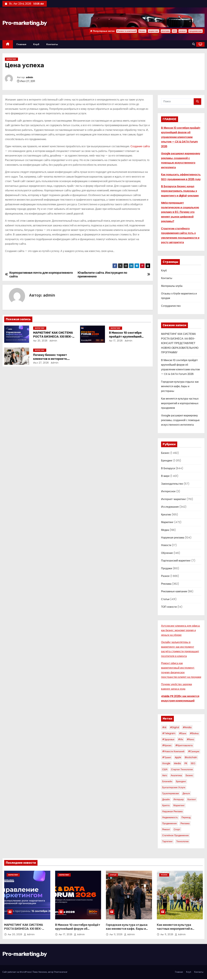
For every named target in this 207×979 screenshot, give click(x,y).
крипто (166, 805)
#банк (182, 733)
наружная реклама (172, 811)
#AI (164, 727)
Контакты (52, 44)
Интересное (168, 491)
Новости (166, 545)
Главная (21, 44)
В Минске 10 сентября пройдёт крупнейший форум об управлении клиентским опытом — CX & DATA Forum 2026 (180, 137)
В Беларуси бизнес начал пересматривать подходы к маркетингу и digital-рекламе (180, 191)
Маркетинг (11, 59)
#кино (190, 739)
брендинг (181, 781)
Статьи (165, 599)
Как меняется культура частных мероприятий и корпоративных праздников (180, 403)
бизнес (142, 31)
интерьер (179, 799)
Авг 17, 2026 (116, 340)
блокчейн (167, 781)
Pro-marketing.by (24, 23)
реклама (165, 31)
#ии (180, 739)
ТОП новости (169, 607)
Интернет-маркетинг (173, 499)
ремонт (182, 31)
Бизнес (165, 453)
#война (194, 733)
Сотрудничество (171, 306)
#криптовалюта (184, 745)
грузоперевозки (170, 793)
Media (177, 763)
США (164, 769)
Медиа (165, 530)
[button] (193, 44)
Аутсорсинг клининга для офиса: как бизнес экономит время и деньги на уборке (180, 630)
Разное (165, 576)
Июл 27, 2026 (41, 362)
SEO (174, 31)
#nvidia (187, 727)
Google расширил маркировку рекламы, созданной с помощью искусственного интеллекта (180, 420)
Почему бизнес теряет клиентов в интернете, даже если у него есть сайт (54, 358)
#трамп (166, 757)
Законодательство (172, 484)
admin (29, 77)
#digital (174, 727)
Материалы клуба (171, 286)
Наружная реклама (172, 537)
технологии (182, 841)
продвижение (195, 31)
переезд (186, 817)
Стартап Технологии (182, 769)
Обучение (167, 553)
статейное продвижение (175, 835)
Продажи (166, 568)
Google (166, 763)
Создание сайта (140, 146)
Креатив (166, 514)
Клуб (36, 44)
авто (164, 775)
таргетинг (167, 841)
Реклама (166, 584)
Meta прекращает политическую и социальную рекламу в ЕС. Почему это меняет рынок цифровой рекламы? (180, 212)
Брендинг (167, 460)
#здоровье (168, 739)
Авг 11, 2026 (116, 934)
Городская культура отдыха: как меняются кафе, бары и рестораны (180, 386)
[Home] (7, 44)
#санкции (193, 751)
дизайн (166, 799)
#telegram (168, 733)
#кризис (167, 745)
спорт (177, 829)
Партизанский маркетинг (176, 560)
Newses (42, 971)
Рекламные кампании (174, 591)
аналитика (176, 775)
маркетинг (153, 31)
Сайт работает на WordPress (17, 971)
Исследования (170, 507)
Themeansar (60, 971)
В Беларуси (168, 468)
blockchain (191, 757)
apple (178, 757)
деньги (186, 793)
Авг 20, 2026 (40, 340)
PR (186, 763)
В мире (165, 476)
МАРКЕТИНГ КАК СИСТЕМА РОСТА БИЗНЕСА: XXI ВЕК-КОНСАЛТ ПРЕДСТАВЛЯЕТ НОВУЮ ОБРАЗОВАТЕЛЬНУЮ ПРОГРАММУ (179, 343)
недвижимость (170, 817)
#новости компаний (126, 31)
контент (191, 799)
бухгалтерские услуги (173, 787)
